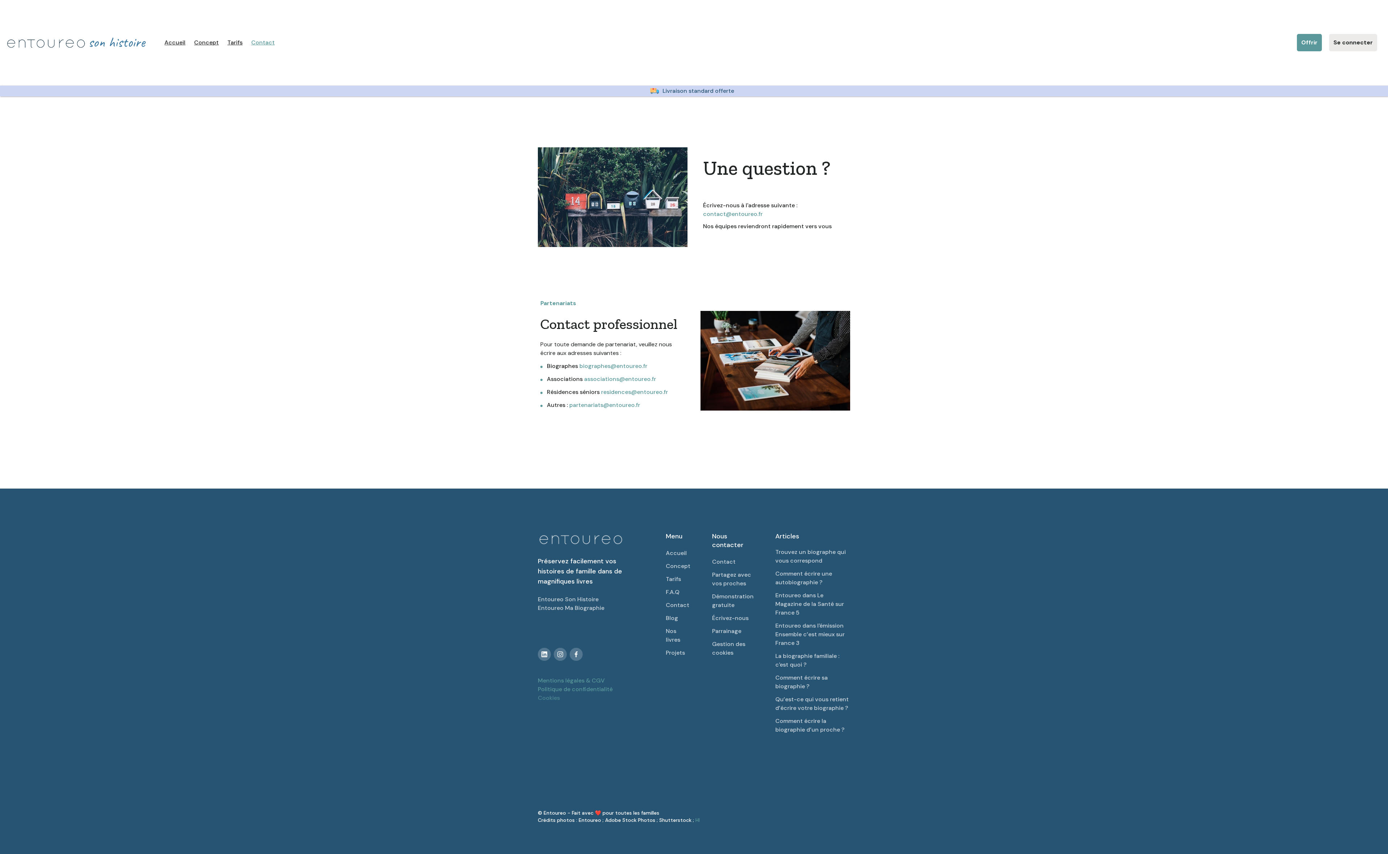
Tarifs (235, 42)
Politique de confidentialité (575, 689)
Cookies (549, 698)
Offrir (1309, 42)
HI (697, 820)
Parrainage (726, 631)
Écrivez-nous (730, 618)
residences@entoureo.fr (634, 392)
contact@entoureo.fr (733, 214)
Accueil (174, 42)
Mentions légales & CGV (571, 680)
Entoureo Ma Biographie (571, 608)
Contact (263, 42)
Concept (206, 42)
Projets (675, 652)
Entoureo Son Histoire (568, 599)
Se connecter (1353, 42)
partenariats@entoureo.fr (604, 405)
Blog (672, 618)
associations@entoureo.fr (620, 379)
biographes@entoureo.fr (613, 366)
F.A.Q (673, 592)
